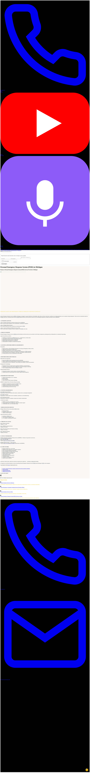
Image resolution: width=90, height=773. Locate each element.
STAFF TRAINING (6, 249)
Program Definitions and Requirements (10, 250)
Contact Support (4, 263)
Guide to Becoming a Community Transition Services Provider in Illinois (12, 487)
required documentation (6, 470)
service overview (5, 469)
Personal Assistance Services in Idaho (6, 491)
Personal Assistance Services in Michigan (7, 482)
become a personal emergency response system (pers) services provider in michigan (16, 468)
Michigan (19, 250)
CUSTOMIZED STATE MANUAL (26, 249)
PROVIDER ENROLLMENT (57, 249)
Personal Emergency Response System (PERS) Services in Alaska (11, 496)
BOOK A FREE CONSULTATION (46, 249)
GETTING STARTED (36, 249)
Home (2, 250)
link (8, 465)
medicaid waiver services (6, 471)
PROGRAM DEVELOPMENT (68, 249)
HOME (1, 249)
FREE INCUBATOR (77, 249)
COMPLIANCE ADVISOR (15, 249)
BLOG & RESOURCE (85, 249)
